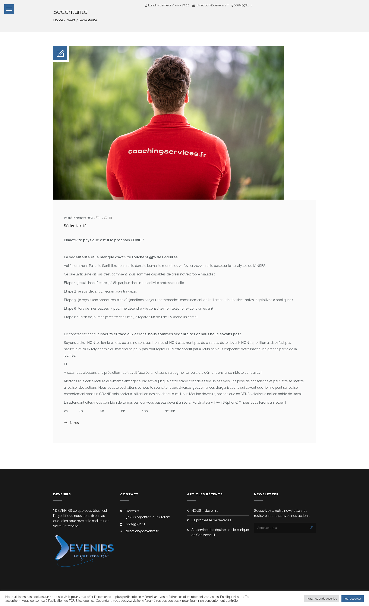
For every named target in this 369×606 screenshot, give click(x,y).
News (70, 20)
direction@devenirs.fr (212, 5)
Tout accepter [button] (352, 598)
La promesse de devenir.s (211, 520)
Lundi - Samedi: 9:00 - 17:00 (168, 5)
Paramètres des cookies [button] (322, 598)
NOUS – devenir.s (204, 511)
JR (110, 218)
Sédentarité (88, 20)
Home (58, 20)
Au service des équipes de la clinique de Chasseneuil (220, 532)
